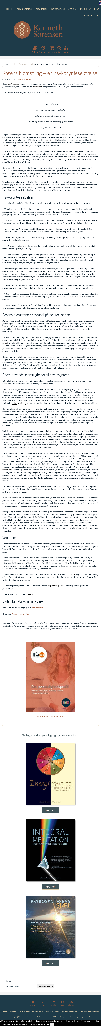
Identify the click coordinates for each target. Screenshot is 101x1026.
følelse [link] (10, 439)
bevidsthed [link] (7, 145)
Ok (52, 1024)
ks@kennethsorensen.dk (70, 1012)
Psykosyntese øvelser (20, 614)
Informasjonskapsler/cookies (81, 1017)
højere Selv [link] (49, 140)
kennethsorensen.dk (91, 1012)
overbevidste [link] (37, 86)
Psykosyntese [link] (13, 84)
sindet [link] (5, 343)
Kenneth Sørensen (50, 34)
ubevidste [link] (30, 594)
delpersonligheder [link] (55, 585)
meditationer (37, 607)
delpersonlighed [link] (19, 403)
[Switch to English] (100, 4)
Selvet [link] (67, 154)
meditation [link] (7, 469)
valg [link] (51, 257)
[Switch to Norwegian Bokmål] (100, 1)
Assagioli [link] (71, 574)
